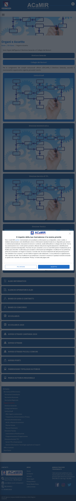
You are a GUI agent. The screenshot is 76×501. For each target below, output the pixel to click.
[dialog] (38, 250)
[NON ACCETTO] (70, 234)
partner (17, 240)
